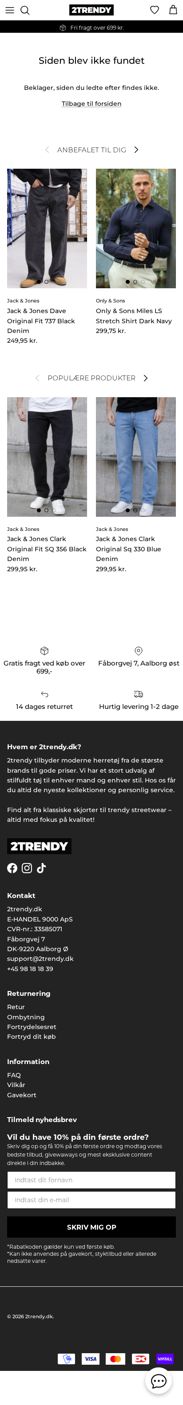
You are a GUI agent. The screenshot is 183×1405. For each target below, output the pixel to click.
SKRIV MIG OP (91, 1227)
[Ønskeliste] (154, 10)
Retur (16, 1007)
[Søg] (29, 10)
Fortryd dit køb (31, 1037)
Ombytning (26, 1017)
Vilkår (16, 1085)
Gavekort (21, 1095)
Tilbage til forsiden (92, 104)
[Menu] (10, 10)
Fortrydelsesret (31, 1027)
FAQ (14, 1075)
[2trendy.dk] (91, 9)
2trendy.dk (39, 1316)
